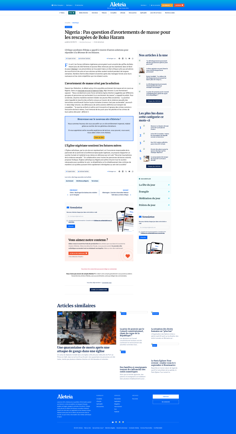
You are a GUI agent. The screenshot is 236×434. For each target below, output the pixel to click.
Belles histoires (83, 13)
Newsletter (117, 399)
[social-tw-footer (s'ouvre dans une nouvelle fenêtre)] (120, 422)
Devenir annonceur (122, 428)
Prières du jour (147, 205)
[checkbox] (67, 220)
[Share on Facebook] (119, 58)
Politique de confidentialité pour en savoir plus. (153, 233)
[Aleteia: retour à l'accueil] (118, 4)
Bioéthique (75, 23)
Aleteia (74, 69)
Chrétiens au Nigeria (82, 181)
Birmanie (155, 313)
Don (115, 409)
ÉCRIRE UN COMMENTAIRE (99, 290)
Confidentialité (158, 428)
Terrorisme (95, 181)
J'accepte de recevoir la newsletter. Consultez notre (90, 221)
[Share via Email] (129, 58)
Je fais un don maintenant (77, 253)
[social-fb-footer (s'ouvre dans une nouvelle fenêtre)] (116, 422)
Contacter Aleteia (134, 428)
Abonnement (118, 406)
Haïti (60, 313)
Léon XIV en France (155, 13)
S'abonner (166, 396)
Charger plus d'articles (154, 101)
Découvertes (133, 13)
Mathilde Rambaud (85, 42)
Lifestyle (122, 13)
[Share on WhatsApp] (132, 58)
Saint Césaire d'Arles (124, 8)
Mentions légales (110, 428)
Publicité (116, 412)
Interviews (95, 13)
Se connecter (156, 5)
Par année (135, 399)
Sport (154, 345)
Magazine (117, 404)
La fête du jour (147, 185)
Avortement (69, 181)
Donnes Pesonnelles (146, 428)
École (123, 352)
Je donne (178, 5)
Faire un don (99, 137)
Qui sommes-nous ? (98, 428)
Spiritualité (143, 13)
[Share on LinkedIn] (122, 58)
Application (117, 401)
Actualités (113, 13)
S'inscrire (71, 226)
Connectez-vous (106, 282)
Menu (62, 13)
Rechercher (80, 5)
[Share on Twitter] (126, 58)
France (124, 313)
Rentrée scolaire (170, 13)
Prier (70, 13)
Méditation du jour (149, 198)
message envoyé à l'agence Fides (90, 91)
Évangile (144, 191)
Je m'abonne (166, 5)
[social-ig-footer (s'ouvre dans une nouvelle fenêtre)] (123, 422)
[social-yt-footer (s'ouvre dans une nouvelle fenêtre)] (113, 422)
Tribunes (104, 13)
